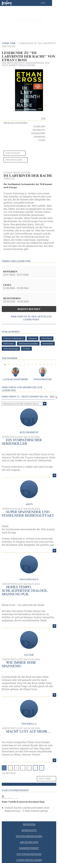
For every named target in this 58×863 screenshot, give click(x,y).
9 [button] (36, 364)
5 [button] (20, 364)
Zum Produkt (12, 153)
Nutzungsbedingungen (29, 836)
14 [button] (55, 364)
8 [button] (32, 364)
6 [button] (24, 364)
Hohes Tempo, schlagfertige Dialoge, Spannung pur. (25, 590)
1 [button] (5, 364)
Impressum (29, 824)
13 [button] (51, 364)
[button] (46, 3)
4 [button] (17, 364)
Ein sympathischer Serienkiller (22, 441)
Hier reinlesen (13, 159)
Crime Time (9, 43)
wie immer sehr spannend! (19, 664)
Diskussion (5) (10, 396)
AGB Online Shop (29, 842)
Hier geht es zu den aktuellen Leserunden (31, 318)
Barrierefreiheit (29, 848)
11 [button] (44, 364)
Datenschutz (29, 830)
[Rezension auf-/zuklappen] (54, 475)
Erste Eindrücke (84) (35, 396)
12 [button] (47, 364)
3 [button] (13, 364)
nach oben (45, 778)
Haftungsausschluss (29, 854)
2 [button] (9, 364)
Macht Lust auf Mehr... (28, 731)
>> (42, 767)
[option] (29, 21)
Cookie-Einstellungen (29, 860)
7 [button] (28, 364)
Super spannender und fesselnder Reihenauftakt (28, 513)
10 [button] (40, 364)
